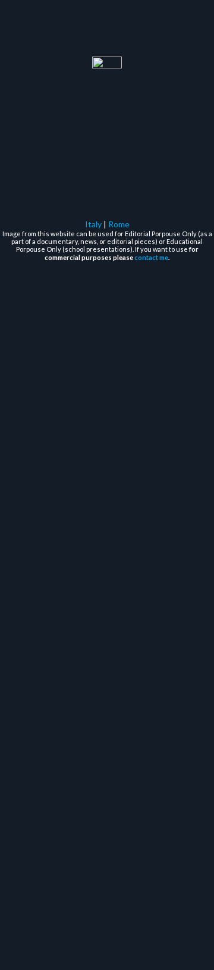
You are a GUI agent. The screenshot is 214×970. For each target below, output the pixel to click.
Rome (119, 224)
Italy (93, 224)
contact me (151, 257)
